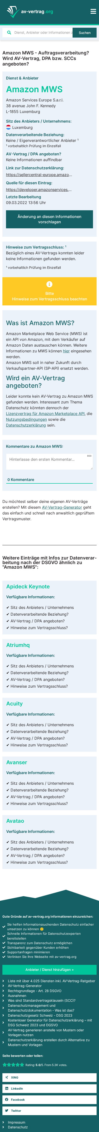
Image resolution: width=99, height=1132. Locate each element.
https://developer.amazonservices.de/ (40, 189)
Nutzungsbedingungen (26, 419)
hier (66, 351)
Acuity (14, 703)
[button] (49, 293)
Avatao (15, 820)
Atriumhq (18, 645)
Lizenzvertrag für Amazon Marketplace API (45, 413)
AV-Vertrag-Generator (62, 507)
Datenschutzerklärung (26, 425)
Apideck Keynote (28, 586)
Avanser (16, 762)
